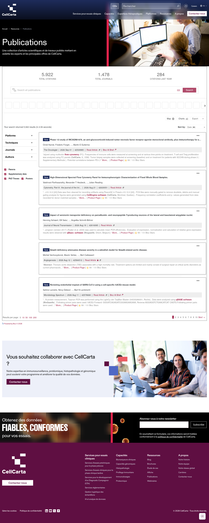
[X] (54, 510)
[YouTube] (50, 510)
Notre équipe (183, 463)
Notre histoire (184, 459)
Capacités (109, 13)
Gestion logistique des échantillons (94, 493)
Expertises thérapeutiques (130, 13)
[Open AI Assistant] (186, 6)
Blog (149, 459)
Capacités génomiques (125, 463)
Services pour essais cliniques (87, 13)
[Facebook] (58, 510)
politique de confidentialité (170, 436)
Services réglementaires (95, 487)
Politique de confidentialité (31, 510)
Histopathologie (122, 468)
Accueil (4, 29)
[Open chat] (202, 516)
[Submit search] (178, 6)
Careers (194, 6)
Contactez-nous (185, 476)
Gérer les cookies (9, 510)
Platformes (151, 13)
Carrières (182, 472)
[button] (99, 457)
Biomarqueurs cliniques (126, 459)
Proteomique (121, 480)
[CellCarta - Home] (9, 10)
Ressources (165, 13)
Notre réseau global (186, 468)
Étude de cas (152, 468)
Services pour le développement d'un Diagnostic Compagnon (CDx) (98, 480)
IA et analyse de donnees (95, 499)
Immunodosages (123, 476)
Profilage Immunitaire (125, 472)
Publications (152, 476)
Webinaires (152, 480)
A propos (179, 13)
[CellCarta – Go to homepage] (17, 463)
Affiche (150, 472)
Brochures (151, 463)
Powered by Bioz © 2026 (13, 324)
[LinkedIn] (46, 510)
